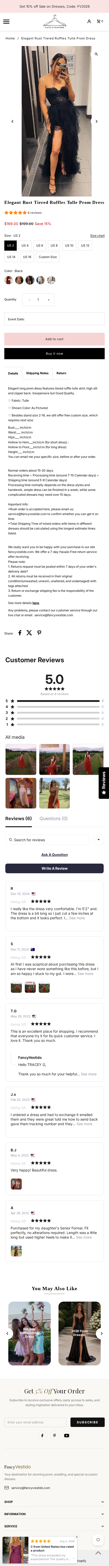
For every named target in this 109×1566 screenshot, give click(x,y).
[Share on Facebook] (20, 633)
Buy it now (54, 353)
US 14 (11, 257)
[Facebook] (42, 1435)
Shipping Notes (37, 373)
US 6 (39, 245)
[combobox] (99, 840)
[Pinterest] (54, 1435)
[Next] (96, 121)
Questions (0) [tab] (54, 818)
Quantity (10, 299)
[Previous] (12, 121)
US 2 (10, 245)
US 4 (25, 245)
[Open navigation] (21, 21)
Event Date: (16, 319)
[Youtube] (66, 1435)
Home (10, 38)
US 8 (54, 245)
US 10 (69, 245)
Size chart (97, 235)
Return (61, 373)
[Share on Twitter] (29, 633)
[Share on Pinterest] (39, 633)
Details (13, 373)
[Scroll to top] (98, 1552)
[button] (23, 213)
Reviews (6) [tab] (18, 818)
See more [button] (76, 918)
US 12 (85, 245)
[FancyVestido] (54, 21)
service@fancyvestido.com (30, 1488)
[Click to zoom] (96, 54)
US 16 (27, 257)
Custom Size (48, 257)
